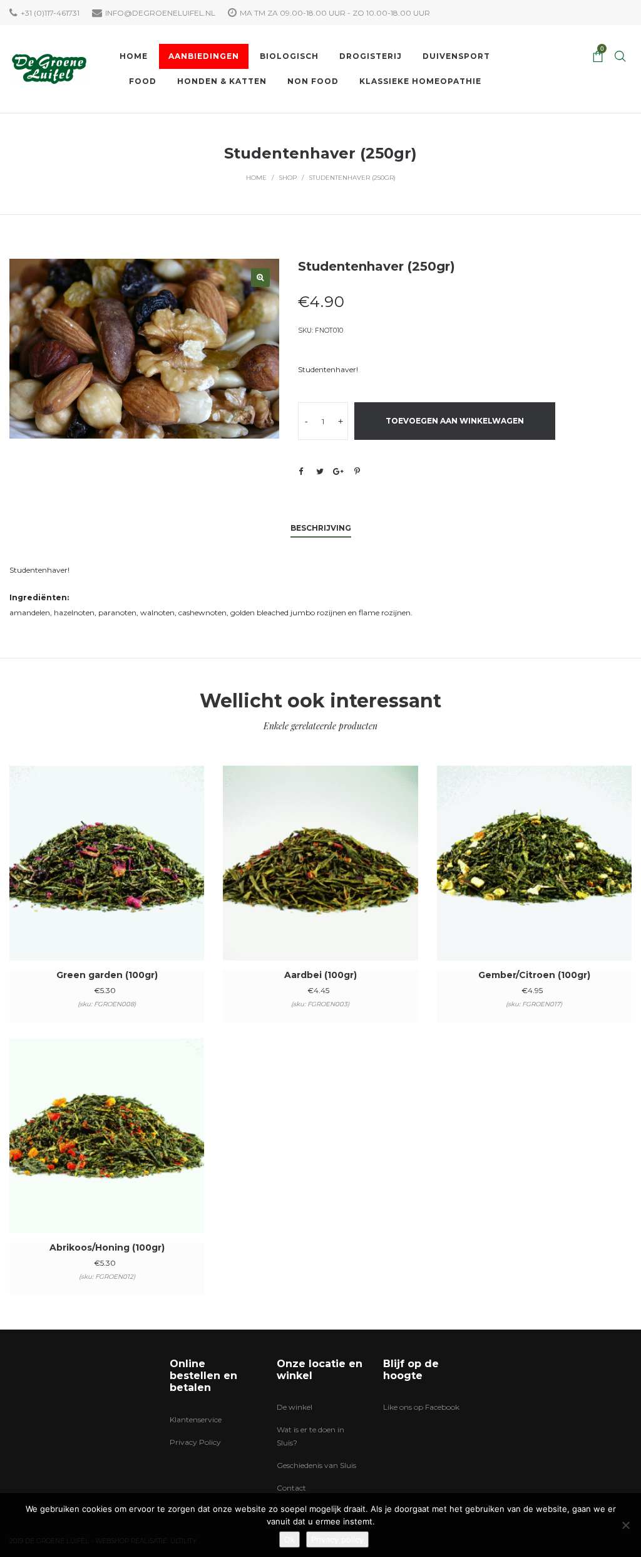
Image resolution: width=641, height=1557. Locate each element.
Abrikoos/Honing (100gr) (107, 1247)
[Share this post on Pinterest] (357, 471)
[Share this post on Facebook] (301, 471)
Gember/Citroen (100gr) (534, 975)
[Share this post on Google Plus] (338, 471)
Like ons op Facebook (421, 1407)
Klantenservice (196, 1419)
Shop (288, 178)
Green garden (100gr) (107, 975)
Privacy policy (337, 1539)
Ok (289, 1539)
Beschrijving (320, 528)
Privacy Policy (195, 1442)
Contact (291, 1487)
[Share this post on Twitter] (319, 471)
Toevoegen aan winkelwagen (455, 420)
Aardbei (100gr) (320, 975)
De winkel (294, 1407)
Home (256, 178)
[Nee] (625, 1525)
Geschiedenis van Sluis (316, 1465)
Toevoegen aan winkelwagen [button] (106, 880)
